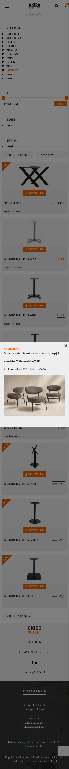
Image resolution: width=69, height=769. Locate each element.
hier (20, 369)
